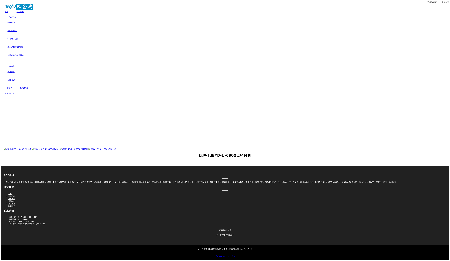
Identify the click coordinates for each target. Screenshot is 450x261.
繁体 (11, 93)
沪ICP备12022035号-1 (225, 256)
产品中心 (12, 17)
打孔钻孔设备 (13, 39)
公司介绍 (20, 11)
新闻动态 (12, 66)
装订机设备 (12, 30)
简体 (7, 93)
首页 (6, 11)
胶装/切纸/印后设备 (16, 55)
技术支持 (8, 88)
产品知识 (11, 71)
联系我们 (24, 88)
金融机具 (11, 22)
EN (14, 93)
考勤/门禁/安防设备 (16, 47)
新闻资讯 (11, 80)
